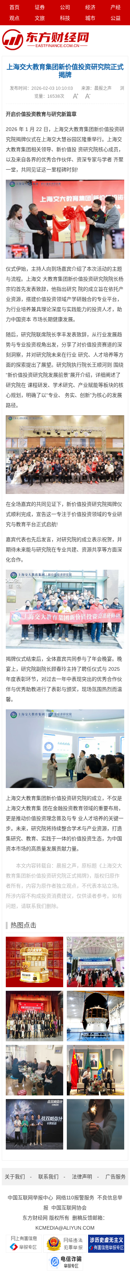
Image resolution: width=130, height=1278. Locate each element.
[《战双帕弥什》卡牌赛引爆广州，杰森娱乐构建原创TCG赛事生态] (34, 1124)
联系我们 (48, 1176)
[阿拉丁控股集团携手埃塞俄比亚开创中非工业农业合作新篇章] (95, 1070)
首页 (14, 7)
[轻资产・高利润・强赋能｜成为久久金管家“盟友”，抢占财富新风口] (34, 962)
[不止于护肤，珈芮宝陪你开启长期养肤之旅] (95, 1124)
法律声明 (82, 1176)
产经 (115, 7)
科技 (65, 18)
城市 (90, 18)
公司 (65, 7)
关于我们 (15, 1176)
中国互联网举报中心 (30, 1197)
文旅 (40, 18)
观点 (14, 18)
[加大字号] (78, 96)
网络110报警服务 (75, 1197)
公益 (115, 18)
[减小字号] (90, 96)
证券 (40, 7)
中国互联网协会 (69, 1208)
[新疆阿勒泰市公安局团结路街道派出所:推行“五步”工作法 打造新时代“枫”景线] (34, 1070)
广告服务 (115, 1176)
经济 (90, 7)
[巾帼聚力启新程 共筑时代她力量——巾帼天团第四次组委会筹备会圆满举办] (34, 1016)
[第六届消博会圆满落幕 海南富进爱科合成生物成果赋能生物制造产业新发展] (95, 962)
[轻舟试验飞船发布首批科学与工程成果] (95, 1016)
